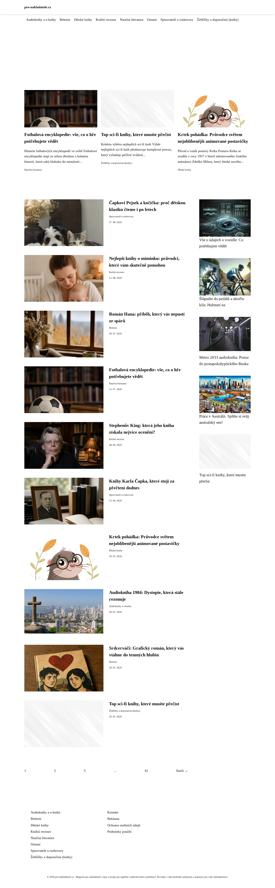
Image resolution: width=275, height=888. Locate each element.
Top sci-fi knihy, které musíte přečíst (136, 134)
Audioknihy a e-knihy (41, 19)
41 (146, 771)
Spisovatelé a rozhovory (177, 19)
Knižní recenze (106, 19)
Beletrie (65, 19)
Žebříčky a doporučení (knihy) (218, 19)
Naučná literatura (131, 19)
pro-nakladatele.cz (37, 7)
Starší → (182, 771)
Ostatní (152, 19)
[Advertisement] (137, 50)
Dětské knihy (83, 19)
